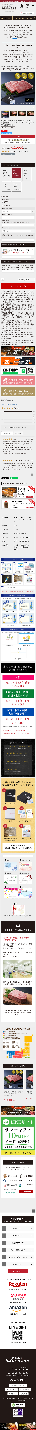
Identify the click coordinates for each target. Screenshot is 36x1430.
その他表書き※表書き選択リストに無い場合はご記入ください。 (16, 221)
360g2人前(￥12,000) (17, 173)
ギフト (15, 18)
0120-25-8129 (18, 1369)
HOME (3, 66)
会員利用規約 (21, 1400)
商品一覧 (3, 18)
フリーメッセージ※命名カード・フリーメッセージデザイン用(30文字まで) (17, 235)
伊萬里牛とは (18, 1386)
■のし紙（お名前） (7, 214)
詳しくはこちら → (18, 1271)
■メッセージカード (8, 228)
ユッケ (10, 18)
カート (28, 7)
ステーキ (26, 66)
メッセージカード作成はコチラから (22, 269)
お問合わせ (13, 1394)
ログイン (22, 7)
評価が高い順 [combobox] (6, 433)
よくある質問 (11, 1390)
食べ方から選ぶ (18, 66)
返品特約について (7, 400)
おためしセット (23, 18)
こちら (14, 38)
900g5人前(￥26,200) (17, 186)
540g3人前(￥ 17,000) (26, 174)
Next (32, 89)
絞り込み (19, 433)
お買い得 (32, 18)
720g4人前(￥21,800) (6, 186)
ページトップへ (33, 1211)
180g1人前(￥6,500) (6, 173)
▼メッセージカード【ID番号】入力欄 (15, 261)
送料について (24, 1390)
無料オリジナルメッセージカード (14, 245)
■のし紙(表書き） (8, 208)
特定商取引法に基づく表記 (12, 1398)
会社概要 (24, 1394)
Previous (4, 89)
